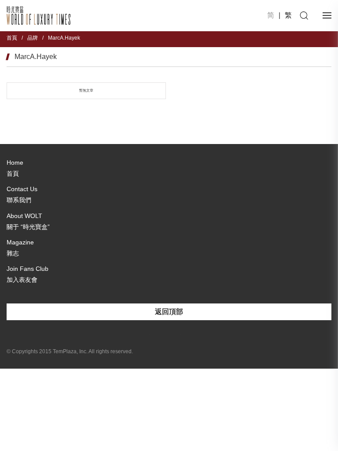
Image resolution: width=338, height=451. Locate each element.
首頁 (12, 38)
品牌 (32, 38)
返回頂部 (169, 311)
